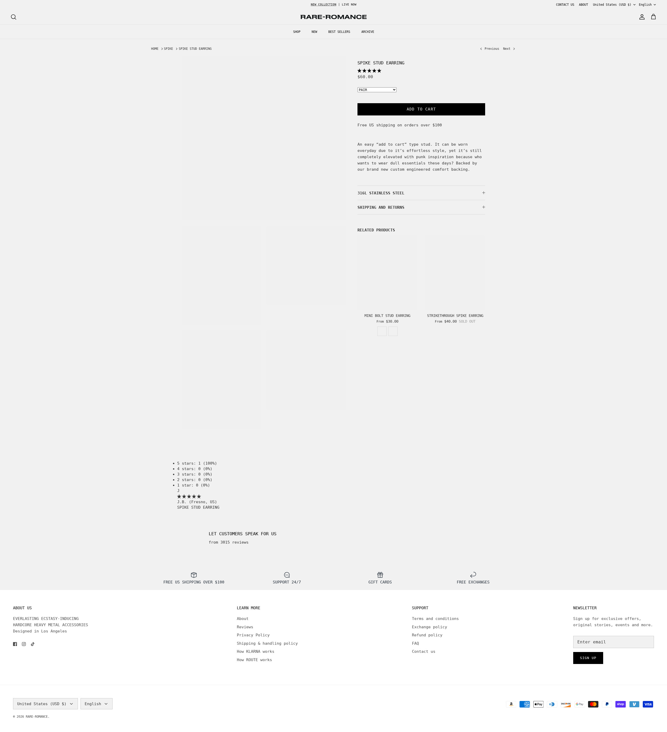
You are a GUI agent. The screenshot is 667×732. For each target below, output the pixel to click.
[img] (189, 496)
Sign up (588, 658)
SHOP (296, 32)
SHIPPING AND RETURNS (380, 207)
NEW (314, 32)
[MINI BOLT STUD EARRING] (387, 272)
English (645, 5)
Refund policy (427, 635)
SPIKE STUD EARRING (195, 49)
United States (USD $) (612, 5)
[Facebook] (15, 644)
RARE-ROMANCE (37, 716)
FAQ (415, 643)
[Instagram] (24, 644)
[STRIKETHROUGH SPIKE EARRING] (455, 272)
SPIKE (168, 49)
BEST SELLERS (339, 32)
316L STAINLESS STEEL (380, 193)
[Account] (641, 17)
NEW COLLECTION (323, 4)
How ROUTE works (254, 659)
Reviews (245, 627)
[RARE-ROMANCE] (333, 17)
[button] (369, 70)
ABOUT (583, 5)
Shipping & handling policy (267, 643)
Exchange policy (429, 627)
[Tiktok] (33, 644)
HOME (154, 49)
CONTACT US (565, 5)
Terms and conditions (435, 618)
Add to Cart (421, 109)
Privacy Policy (253, 635)
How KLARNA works (255, 651)
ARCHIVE (367, 32)
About (243, 618)
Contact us (423, 651)
